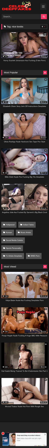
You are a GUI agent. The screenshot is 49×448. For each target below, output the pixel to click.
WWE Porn (35, 256)
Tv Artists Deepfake (14, 256)
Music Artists (26, 232)
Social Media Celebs (14, 240)
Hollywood (10, 225)
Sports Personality (13, 248)
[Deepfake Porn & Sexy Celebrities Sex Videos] (20, 6)
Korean (9, 232)
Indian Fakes (28, 225)
